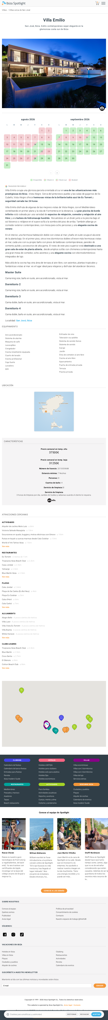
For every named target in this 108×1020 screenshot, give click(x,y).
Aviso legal (6, 919)
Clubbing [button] (17, 760)
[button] (20, 720)
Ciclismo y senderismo (48, 803)
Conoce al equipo (9, 909)
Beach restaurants (11, 803)
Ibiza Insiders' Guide (12, 779)
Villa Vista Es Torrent (23, 626)
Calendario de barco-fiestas (15, 768)
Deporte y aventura (46, 796)
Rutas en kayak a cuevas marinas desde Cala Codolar (29, 539)
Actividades (60, 958)
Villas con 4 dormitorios (82, 772)
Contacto (60, 916)
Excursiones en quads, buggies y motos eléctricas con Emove (32, 534)
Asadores (8, 796)
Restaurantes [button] (17, 784)
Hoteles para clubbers (47, 768)
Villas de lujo (78, 775)
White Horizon (20, 634)
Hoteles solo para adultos (49, 772)
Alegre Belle (19, 618)
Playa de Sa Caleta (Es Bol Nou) (19, 591)
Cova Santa (11, 656)
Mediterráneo (9, 789)
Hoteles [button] (51, 760)
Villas (4, 10)
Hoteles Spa (43, 775)
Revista (7, 775)
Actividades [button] (51, 784)
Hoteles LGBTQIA (46, 765)
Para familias (44, 789)
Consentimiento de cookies (67, 912)
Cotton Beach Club (13, 664)
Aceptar (96, 1014)
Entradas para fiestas (13, 772)
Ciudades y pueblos (81, 789)
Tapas (6, 800)
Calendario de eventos (82, 800)
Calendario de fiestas (12, 765)
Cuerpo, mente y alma (47, 800)
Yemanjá (10, 569)
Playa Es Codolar (13, 595)
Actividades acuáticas (48, 793)
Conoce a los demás (54, 891)
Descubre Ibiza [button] (86, 784)
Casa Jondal (11, 565)
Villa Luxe (18, 622)
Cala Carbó (10, 603)
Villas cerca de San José (19, 10)
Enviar (99, 986)
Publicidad (6, 916)
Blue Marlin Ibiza (13, 573)
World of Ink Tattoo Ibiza (17, 543)
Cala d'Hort (10, 599)
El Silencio (10, 660)
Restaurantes (61, 955)
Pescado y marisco (11, 793)
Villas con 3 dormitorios (82, 768)
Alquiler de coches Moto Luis (18, 526)
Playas (76, 793)
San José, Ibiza (24, 320)
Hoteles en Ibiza (8, 952)
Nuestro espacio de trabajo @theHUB (71, 919)
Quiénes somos (8, 912)
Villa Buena (19, 630)
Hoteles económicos (47, 779)
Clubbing (59, 952)
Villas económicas (80, 765)
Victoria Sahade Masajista (17, 530)
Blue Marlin (11, 652)
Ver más (5, 546)
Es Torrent (14, 557)
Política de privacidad (64, 909)
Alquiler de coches (80, 796)
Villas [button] (86, 760)
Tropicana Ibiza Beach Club (18, 561)
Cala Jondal (11, 587)
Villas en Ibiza (7, 955)
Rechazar (84, 1014)
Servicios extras (79, 779)
